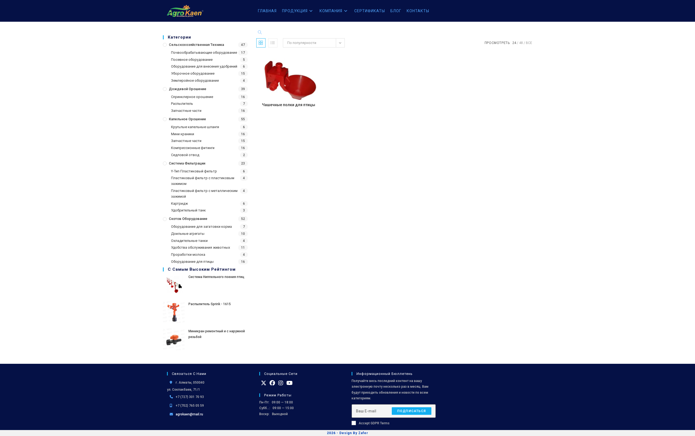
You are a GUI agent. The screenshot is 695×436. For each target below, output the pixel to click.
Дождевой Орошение (187, 89)
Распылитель (182, 104)
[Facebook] (272, 383)
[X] (263, 383)
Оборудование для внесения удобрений (204, 66)
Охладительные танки (189, 241)
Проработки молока (188, 254)
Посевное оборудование (192, 60)
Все (529, 43)
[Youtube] (289, 383)
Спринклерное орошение (192, 97)
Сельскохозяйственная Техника (196, 45)
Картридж (179, 203)
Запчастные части (186, 111)
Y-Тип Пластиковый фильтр (194, 171)
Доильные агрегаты (187, 234)
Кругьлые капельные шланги (195, 127)
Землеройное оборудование (195, 80)
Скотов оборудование (188, 219)
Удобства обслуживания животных (200, 247)
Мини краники (182, 134)
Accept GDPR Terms (374, 423)
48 (521, 43)
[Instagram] (280, 383)
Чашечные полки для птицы (288, 105)
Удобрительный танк (188, 210)
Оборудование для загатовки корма (201, 227)
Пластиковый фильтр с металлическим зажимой (204, 193)
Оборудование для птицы (192, 262)
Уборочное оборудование (192, 73)
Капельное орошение (187, 119)
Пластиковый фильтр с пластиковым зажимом (202, 181)
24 (514, 43)
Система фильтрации (187, 163)
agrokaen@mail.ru (189, 414)
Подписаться (411, 411)
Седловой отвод (185, 155)
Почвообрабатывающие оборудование (204, 52)
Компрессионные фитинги (192, 148)
